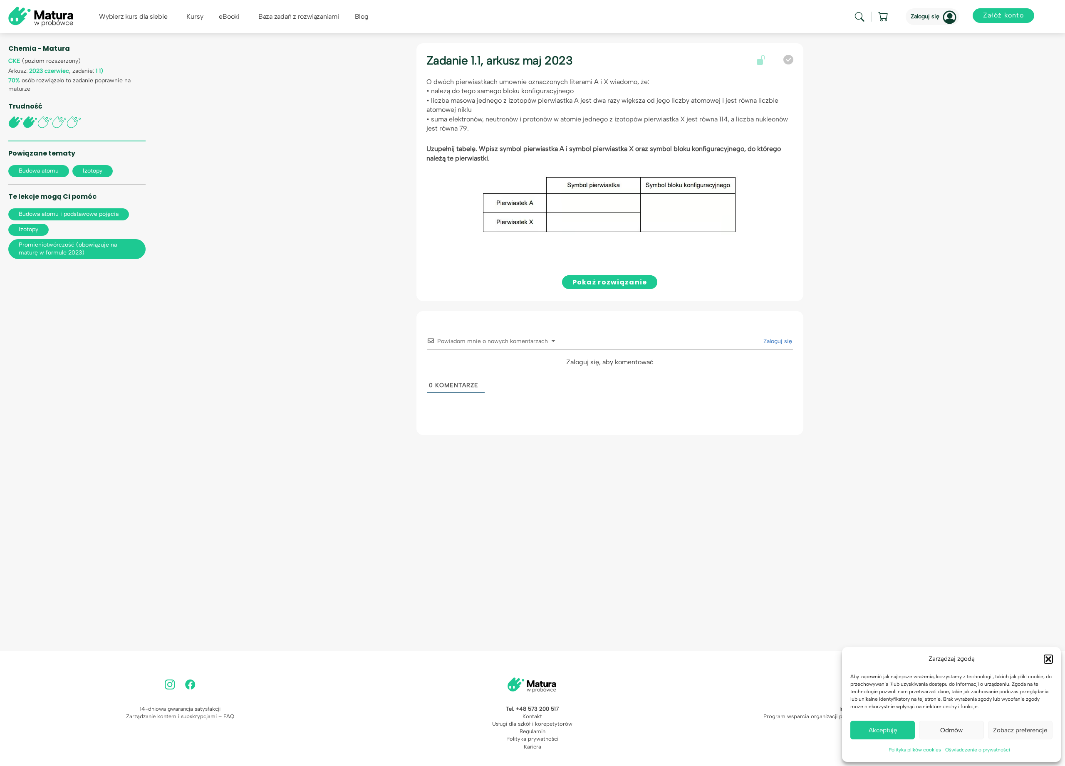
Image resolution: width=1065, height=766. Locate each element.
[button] (1048, 659)
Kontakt (532, 716)
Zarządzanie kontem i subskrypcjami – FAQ (180, 716)
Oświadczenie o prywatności (977, 750)
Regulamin (532, 731)
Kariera (532, 747)
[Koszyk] (883, 16)
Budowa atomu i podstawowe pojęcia (69, 213)
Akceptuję (883, 730)
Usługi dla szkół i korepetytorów (532, 724)
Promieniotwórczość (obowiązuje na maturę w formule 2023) (68, 248)
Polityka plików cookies (915, 750)
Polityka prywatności (532, 739)
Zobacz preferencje (1020, 730)
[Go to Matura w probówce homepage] (40, 16)
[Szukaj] (859, 17)
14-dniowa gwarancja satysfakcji (180, 709)
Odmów (951, 730)
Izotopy (92, 170)
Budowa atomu (39, 170)
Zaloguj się (925, 16)
